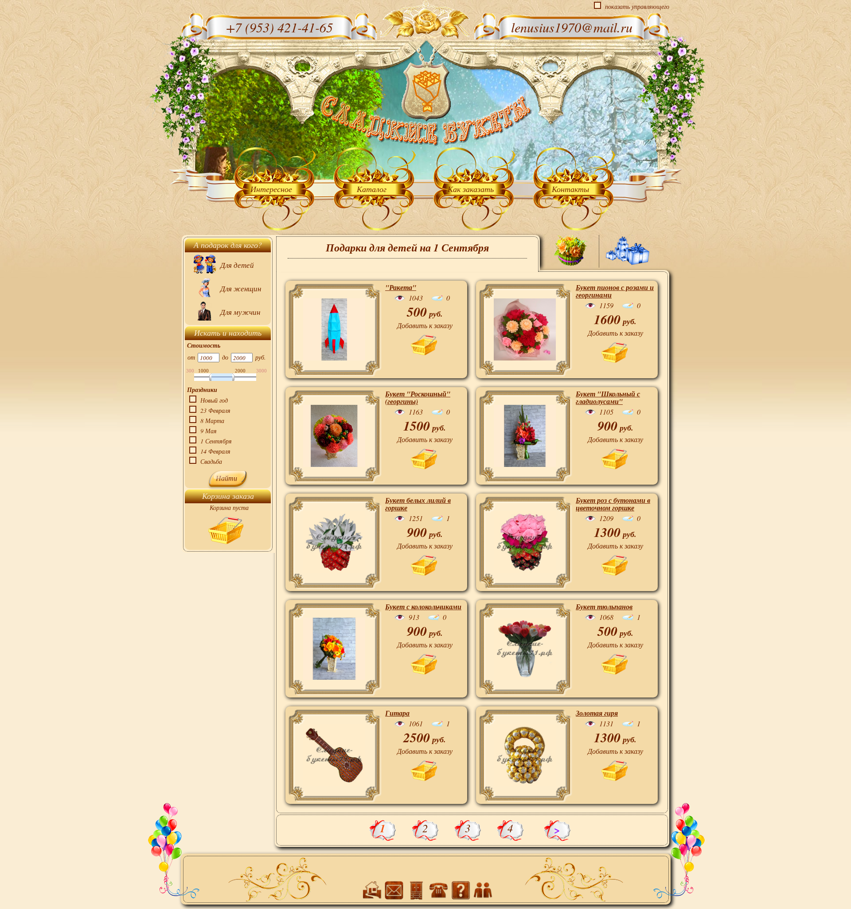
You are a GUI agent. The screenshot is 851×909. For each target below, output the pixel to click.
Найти (226, 477)
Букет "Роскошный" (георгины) (417, 397)
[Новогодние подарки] (628, 250)
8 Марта (212, 420)
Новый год (214, 400)
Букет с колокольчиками (423, 606)
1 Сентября (216, 441)
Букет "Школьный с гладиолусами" (608, 397)
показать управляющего (637, 6)
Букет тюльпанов (604, 606)
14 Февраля (215, 451)
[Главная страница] (426, 84)
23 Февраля (215, 410)
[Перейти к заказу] (226, 532)
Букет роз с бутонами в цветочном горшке (613, 504)
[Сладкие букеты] (570, 252)
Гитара (397, 713)
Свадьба (211, 461)
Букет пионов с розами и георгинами (615, 291)
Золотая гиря (597, 713)
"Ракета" (400, 287)
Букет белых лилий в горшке (418, 504)
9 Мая (208, 431)
